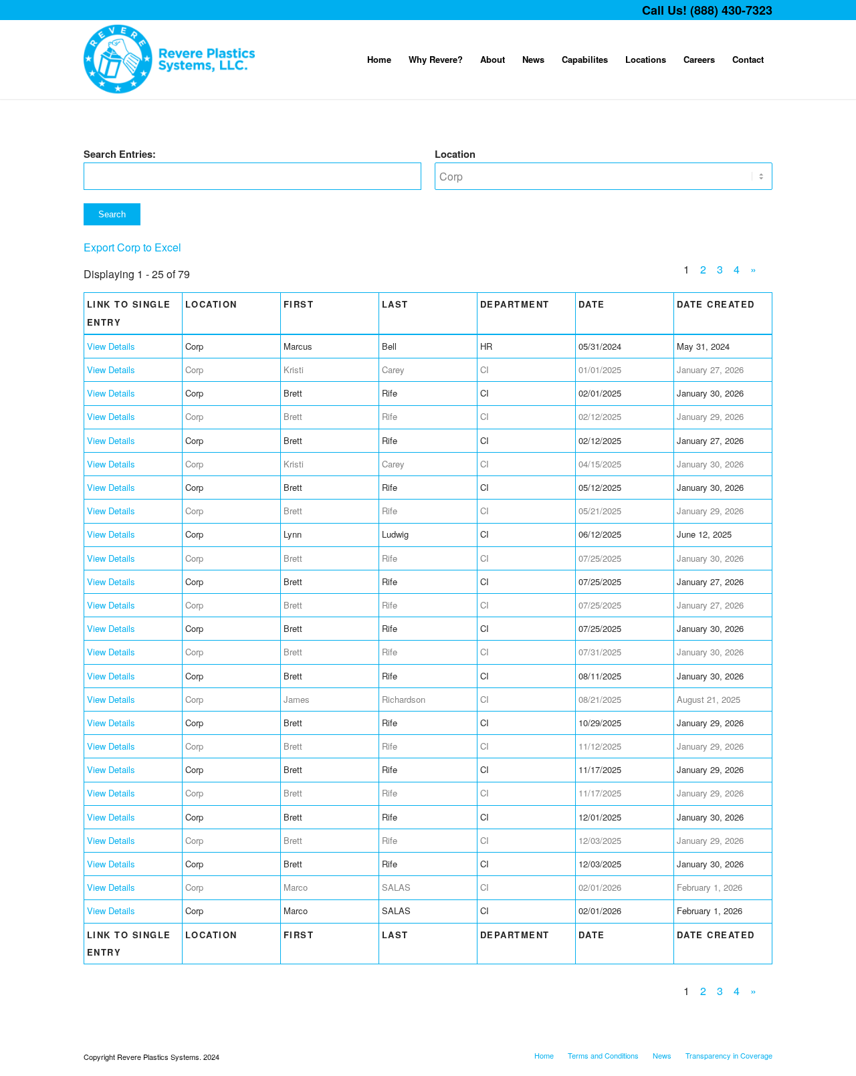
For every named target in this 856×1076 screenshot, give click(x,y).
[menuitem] (379, 59)
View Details (111, 346)
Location (455, 153)
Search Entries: (120, 153)
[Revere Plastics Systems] (169, 59)
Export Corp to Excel (132, 247)
